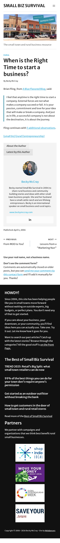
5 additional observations (41, 127)
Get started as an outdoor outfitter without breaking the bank (26, 395)
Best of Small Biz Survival (38, 416)
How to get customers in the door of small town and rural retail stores (27, 407)
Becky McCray (12, 81)
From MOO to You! (13, 242)
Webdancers (50, 531)
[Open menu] (54, 5)
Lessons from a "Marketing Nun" (47, 243)
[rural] (19, 136)
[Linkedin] (30, 219)
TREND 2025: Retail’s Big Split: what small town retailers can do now (27, 368)
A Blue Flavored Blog (34, 88)
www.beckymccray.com (21, 212)
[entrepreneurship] (33, 136)
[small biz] (9, 136)
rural (6, 55)
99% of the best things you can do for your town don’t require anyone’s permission (28, 382)
